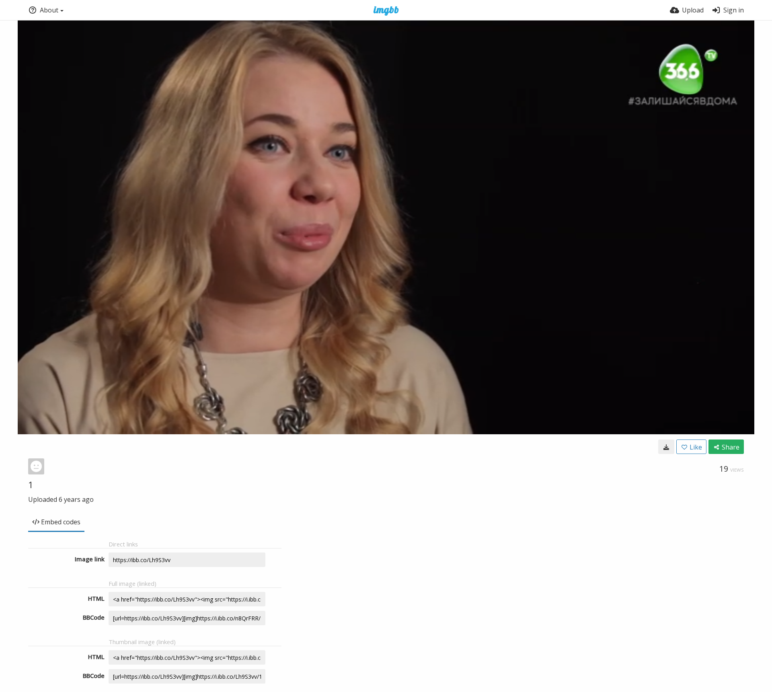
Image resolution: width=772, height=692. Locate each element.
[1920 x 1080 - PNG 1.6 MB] (666, 446)
